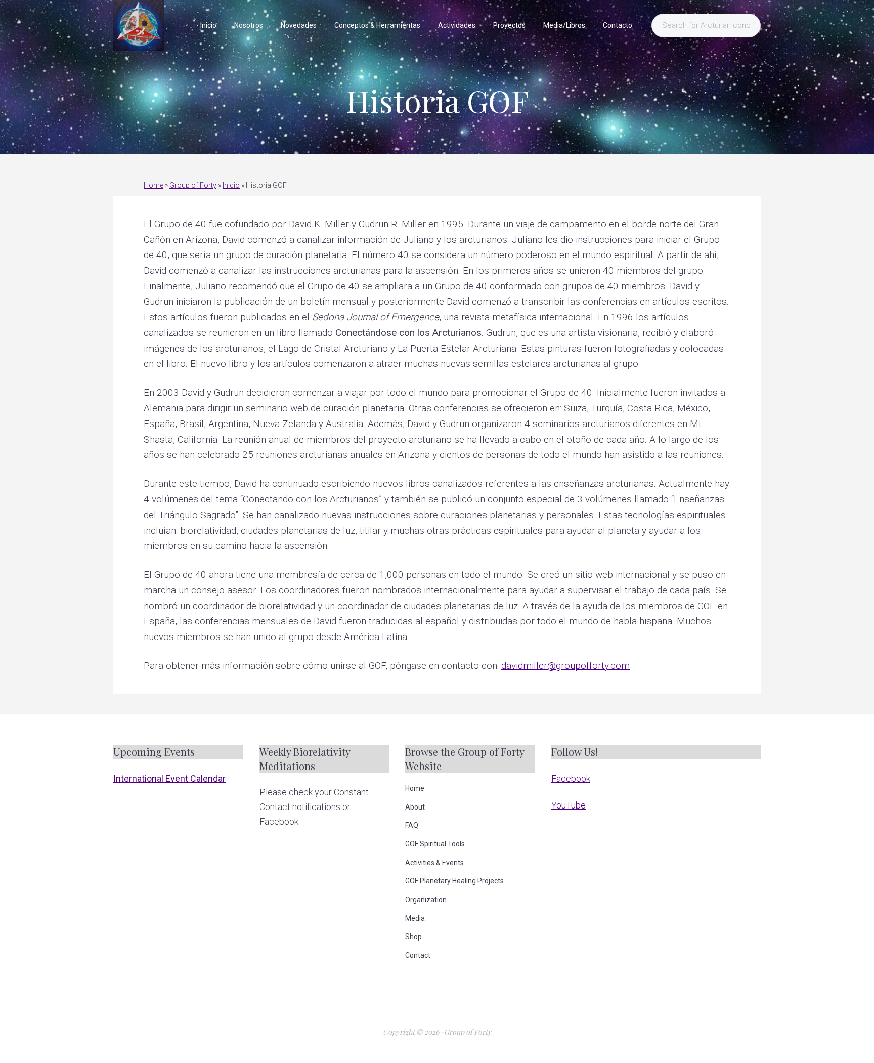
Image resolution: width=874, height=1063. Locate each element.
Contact (417, 955)
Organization (426, 899)
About (415, 807)
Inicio (231, 185)
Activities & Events (434, 862)
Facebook (570, 778)
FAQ (411, 825)
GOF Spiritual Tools (435, 843)
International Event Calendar (169, 778)
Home (153, 185)
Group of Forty (192, 185)
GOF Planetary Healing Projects (454, 880)
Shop (413, 936)
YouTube (568, 805)
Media (415, 918)
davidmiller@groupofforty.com (565, 665)
